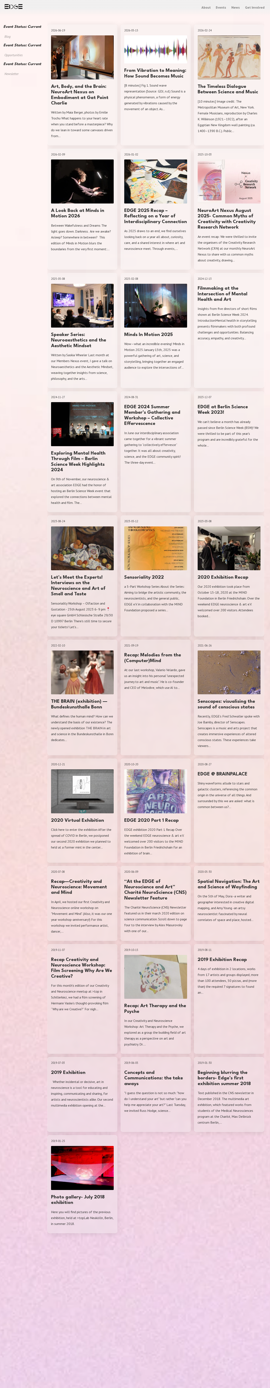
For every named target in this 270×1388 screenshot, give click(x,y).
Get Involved (255, 7)
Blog (7, 36)
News (235, 7)
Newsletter (11, 74)
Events (221, 7)
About (206, 7)
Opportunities (13, 55)
